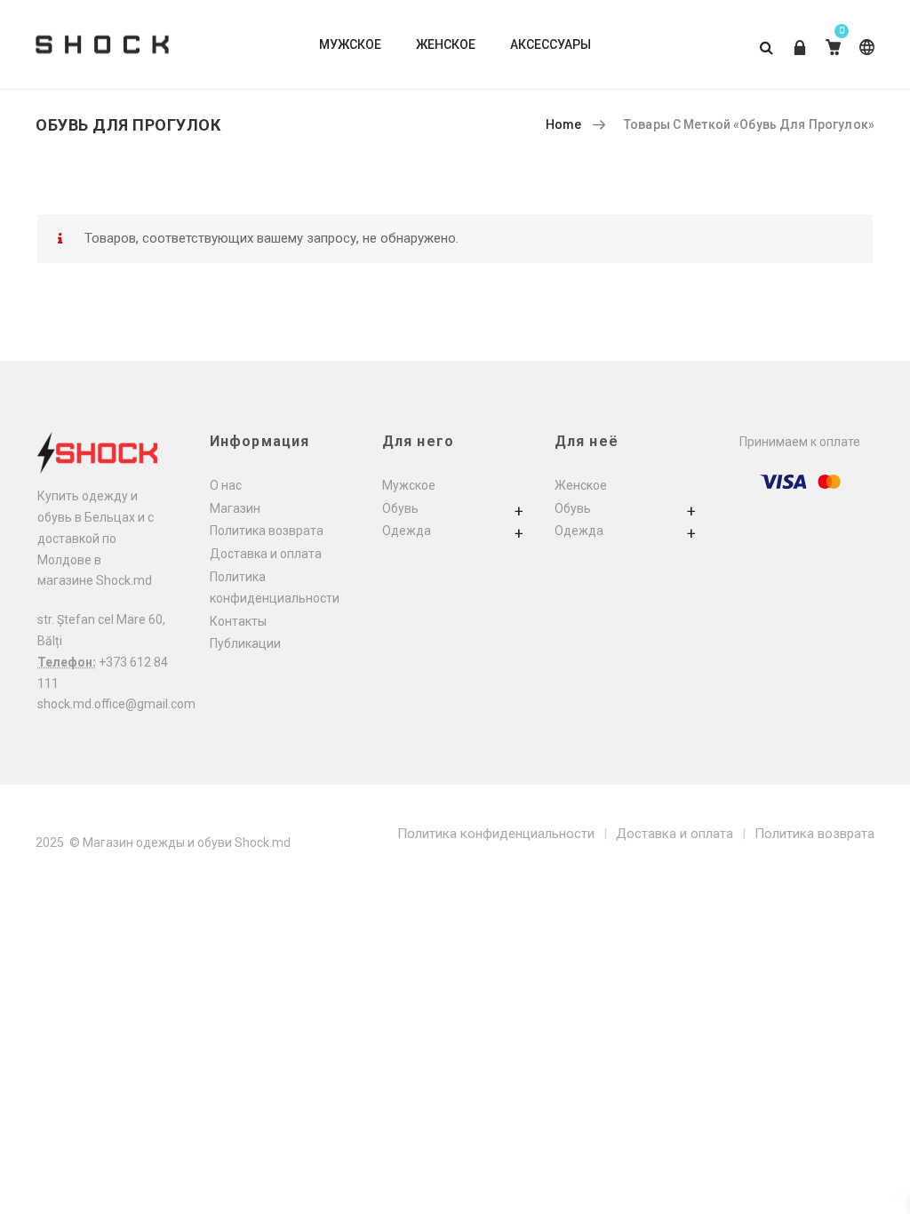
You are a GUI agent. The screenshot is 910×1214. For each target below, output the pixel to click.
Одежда (406, 530)
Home (564, 124)
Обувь (400, 508)
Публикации (245, 643)
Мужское (408, 485)
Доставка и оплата (266, 554)
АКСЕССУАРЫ (550, 44)
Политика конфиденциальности (496, 834)
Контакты (238, 621)
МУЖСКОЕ (350, 44)
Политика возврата (266, 530)
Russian (863, 61)
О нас (226, 485)
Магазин (235, 508)
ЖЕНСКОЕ (445, 44)
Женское (581, 485)
